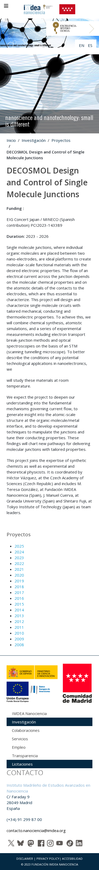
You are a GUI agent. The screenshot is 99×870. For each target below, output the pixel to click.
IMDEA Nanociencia (29, 713)
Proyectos (60, 140)
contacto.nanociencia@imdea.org (36, 830)
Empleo (19, 747)
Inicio (11, 140)
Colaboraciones (26, 730)
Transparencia (25, 755)
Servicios (20, 738)
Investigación (34, 140)
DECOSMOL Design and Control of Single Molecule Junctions (47, 182)
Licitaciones (22, 764)
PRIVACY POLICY (47, 859)
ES (90, 45)
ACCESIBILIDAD (72, 859)
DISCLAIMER (24, 859)
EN (82, 45)
